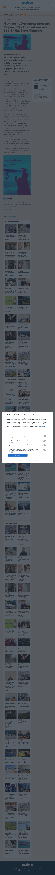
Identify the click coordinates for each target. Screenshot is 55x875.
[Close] (50, 415)
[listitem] (27, 433)
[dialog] (27, 437)
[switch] (44, 436)
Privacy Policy (35, 460)
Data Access (27, 460)
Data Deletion (20, 460)
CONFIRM (17, 455)
